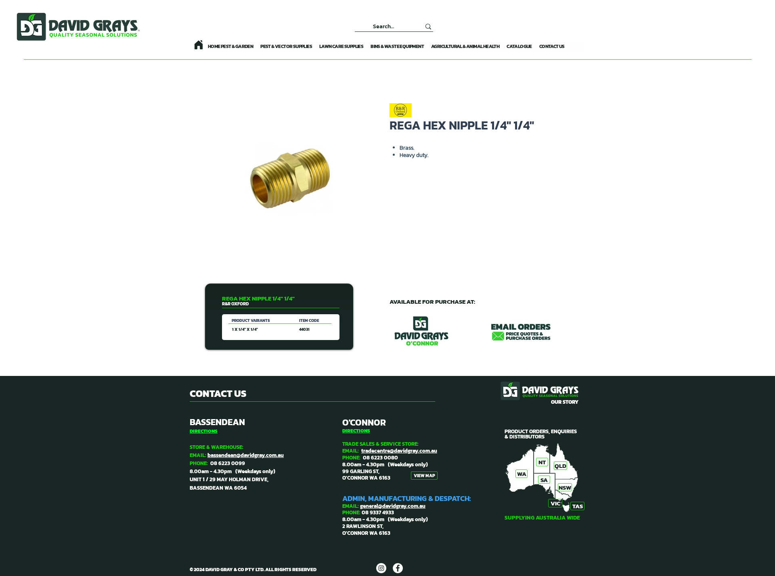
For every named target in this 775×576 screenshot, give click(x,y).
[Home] (198, 45)
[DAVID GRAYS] (381, 568)
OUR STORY (564, 402)
